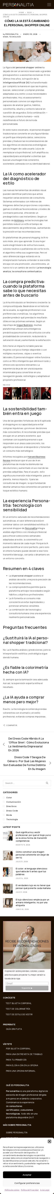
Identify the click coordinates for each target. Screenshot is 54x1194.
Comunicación (13, 802)
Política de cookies (12, 1190)
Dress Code (12, 810)
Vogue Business (24, 325)
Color (9, 797)
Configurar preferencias (27, 1183)
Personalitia (11, 34)
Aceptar (27, 1174)
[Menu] (49, 4)
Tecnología (15, 37)
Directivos (11, 806)
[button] (49, 1141)
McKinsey (19, 220)
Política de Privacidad (30, 1190)
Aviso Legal (44, 1190)
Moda (5, 37)
